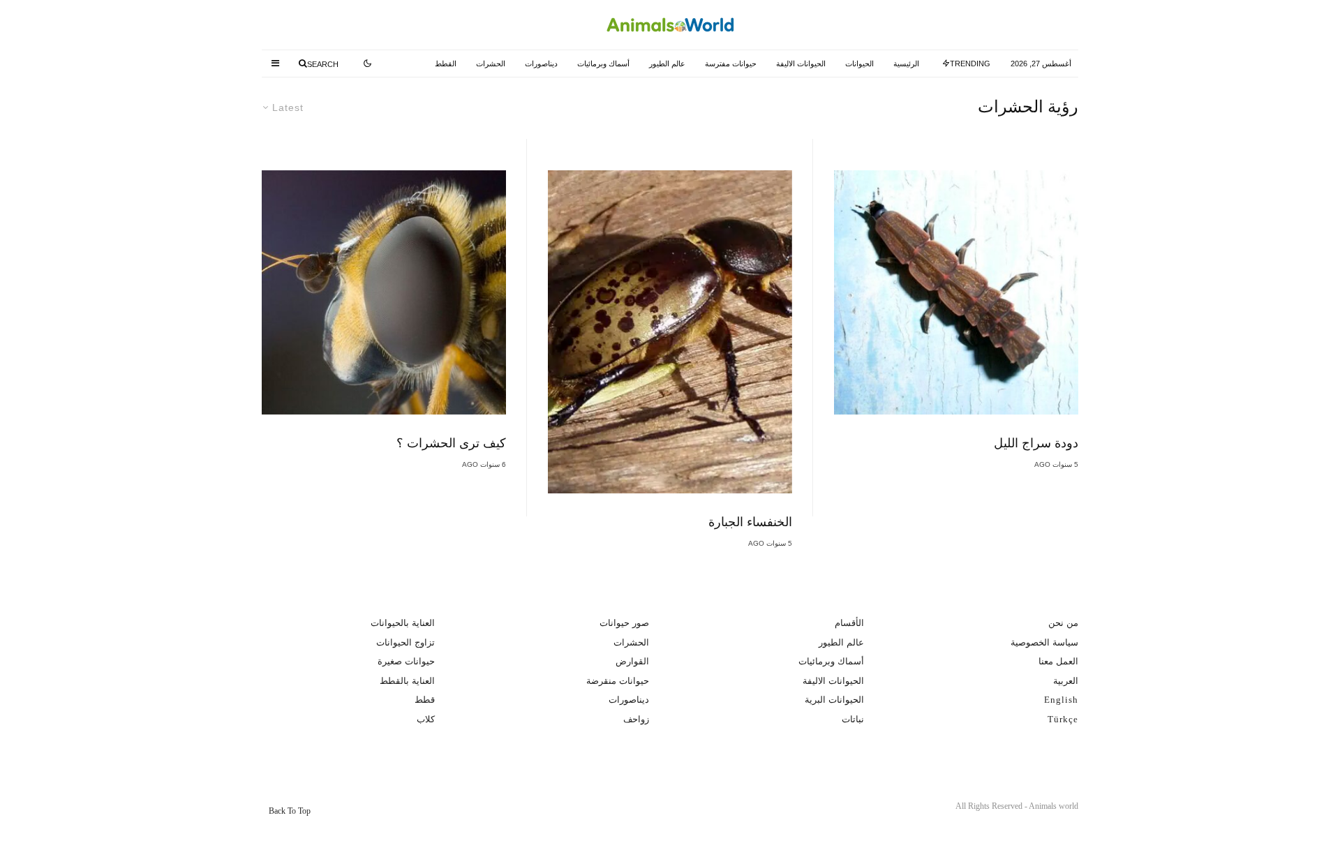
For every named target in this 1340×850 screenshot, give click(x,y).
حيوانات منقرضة (617, 681)
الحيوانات (859, 63)
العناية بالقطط (407, 681)
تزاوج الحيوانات (405, 642)
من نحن (1063, 623)
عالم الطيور (667, 63)
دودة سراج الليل (1036, 443)
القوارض (632, 661)
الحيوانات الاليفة (801, 63)
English (1061, 699)
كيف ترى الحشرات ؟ (451, 443)
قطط (425, 699)
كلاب (426, 719)
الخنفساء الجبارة (750, 522)
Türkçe (1063, 719)
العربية (1065, 681)
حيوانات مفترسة (731, 63)
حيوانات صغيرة (406, 661)
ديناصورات (541, 63)
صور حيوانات (624, 623)
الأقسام (849, 623)
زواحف (636, 719)
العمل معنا (1058, 661)
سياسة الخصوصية (1044, 642)
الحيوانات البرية (834, 699)
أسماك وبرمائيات (603, 63)
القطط (445, 63)
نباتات (853, 719)
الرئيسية (906, 63)
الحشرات (490, 63)
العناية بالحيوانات (403, 623)
